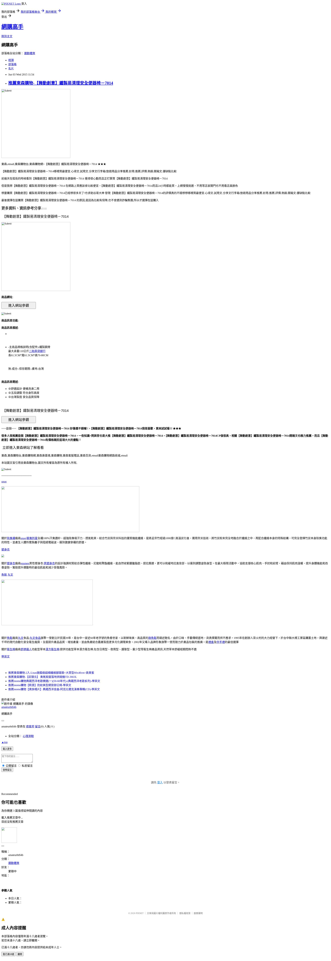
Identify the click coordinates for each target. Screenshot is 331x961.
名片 (11, 68)
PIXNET (140, 913)
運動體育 (29, 53)
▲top (4, 742)
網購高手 (12, 27)
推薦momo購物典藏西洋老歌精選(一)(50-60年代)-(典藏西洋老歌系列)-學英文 (54, 681)
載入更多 (7, 749)
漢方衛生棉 (52, 649)
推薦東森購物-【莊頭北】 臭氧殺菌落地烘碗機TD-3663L (42, 676)
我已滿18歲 (8, 954)
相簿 (11, 60)
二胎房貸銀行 (37, 351)
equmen (25, 563)
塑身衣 (5, 549)
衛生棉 (11, 649)
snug (4, 481)
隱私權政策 (184, 913)
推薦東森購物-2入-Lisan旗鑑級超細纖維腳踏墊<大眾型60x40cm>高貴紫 (51, 672)
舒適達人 (26, 649)
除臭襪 (11, 538)
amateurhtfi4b (8, 707)
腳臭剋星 (32, 538)
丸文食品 (35, 637)
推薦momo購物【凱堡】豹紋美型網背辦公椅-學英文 (39, 685)
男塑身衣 (49, 563)
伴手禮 (221, 642)
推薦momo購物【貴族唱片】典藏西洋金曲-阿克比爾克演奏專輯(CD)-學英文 (54, 689)
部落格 (12, 64)
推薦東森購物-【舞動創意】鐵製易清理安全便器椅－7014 (60, 83)
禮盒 (211, 642)
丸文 (10, 574)
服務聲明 (198, 913)
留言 (38, 726)
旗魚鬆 (152, 637)
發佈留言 (7, 770)
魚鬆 (4, 574)
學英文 (5, 656)
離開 (20, 954)
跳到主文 (6, 36)
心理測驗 (28, 736)
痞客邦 (30, 726)
